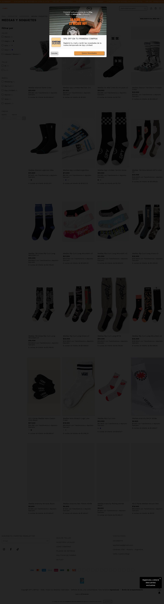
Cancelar (54, 53)
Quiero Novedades (89, 53)
